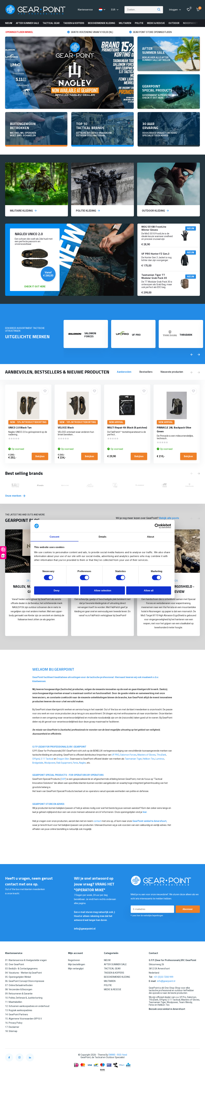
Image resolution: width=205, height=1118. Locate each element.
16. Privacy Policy (13, 1023)
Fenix (75, 762)
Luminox (160, 758)
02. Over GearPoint (14, 964)
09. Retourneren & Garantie (19, 993)
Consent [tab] (54, 536)
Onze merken (13, 495)
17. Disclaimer (12, 1027)
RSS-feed (122, 1054)
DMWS (112, 1054)
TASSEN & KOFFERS (73, 23)
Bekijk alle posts (169, 518)
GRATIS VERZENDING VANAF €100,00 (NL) (30, 32)
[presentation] (192, 354)
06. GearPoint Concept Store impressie (24, 981)
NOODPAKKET (190, 23)
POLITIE (139, 23)
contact (97, 821)
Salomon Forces (128, 754)
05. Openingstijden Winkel (18, 977)
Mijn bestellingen (76, 964)
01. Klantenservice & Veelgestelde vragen (26, 960)
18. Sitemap (11, 1031)
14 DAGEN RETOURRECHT (146, 32)
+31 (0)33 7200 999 (163, 977)
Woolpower (49, 762)
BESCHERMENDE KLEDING (101, 23)
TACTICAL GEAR (51, 23)
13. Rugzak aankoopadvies (18, 1010)
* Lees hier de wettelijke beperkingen (147, 915)
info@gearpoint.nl (84, 928)
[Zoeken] (159, 9)
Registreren (74, 960)
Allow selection (102, 590)
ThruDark (161, 754)
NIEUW (8, 23)
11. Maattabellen (13, 1002)
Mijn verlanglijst (76, 968)
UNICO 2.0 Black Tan (20, 427)
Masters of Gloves (146, 754)
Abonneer (188, 909)
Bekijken (40, 456)
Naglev (82, 762)
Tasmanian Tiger (133, 758)
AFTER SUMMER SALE (27, 23)
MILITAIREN (125, 23)
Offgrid (36, 758)
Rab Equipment (64, 762)
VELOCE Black (66, 427)
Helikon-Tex (149, 758)
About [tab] (150, 536)
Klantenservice (85, 9)
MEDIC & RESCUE (156, 23)
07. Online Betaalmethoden (19, 985)
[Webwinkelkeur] (196, 1054)
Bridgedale (37, 762)
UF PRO (115, 754)
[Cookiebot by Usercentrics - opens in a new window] (157, 526)
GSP (63, 779)
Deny (56, 590)
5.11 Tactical (47, 758)
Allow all (148, 590)
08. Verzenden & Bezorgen (18, 989)
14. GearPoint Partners (16, 1014)
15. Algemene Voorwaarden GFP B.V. (23, 1018)
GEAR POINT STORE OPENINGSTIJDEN (90, 32)
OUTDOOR (173, 23)
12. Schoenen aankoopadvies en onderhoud (27, 1006)
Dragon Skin (63, 758)
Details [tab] (103, 536)
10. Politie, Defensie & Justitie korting (23, 997)
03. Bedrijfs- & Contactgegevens (21, 968)
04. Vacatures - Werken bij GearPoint (23, 972)
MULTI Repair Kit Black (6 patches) (127, 427)
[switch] (84, 577)
